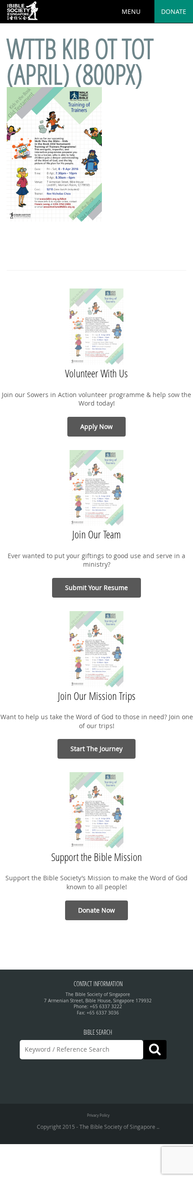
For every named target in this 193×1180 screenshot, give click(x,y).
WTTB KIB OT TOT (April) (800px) (80, 61)
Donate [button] (173, 11)
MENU (131, 11)
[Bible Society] (22, 11)
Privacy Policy (98, 1115)
